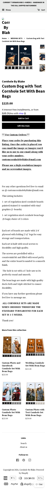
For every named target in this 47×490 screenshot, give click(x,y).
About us (23, 447)
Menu (8, 10)
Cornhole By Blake (27, 470)
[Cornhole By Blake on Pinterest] (23, 460)
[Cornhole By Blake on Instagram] (29, 460)
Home (4, 38)
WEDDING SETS (16, 38)
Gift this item (23, 125)
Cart (43, 10)
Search (24, 443)
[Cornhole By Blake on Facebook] (17, 460)
